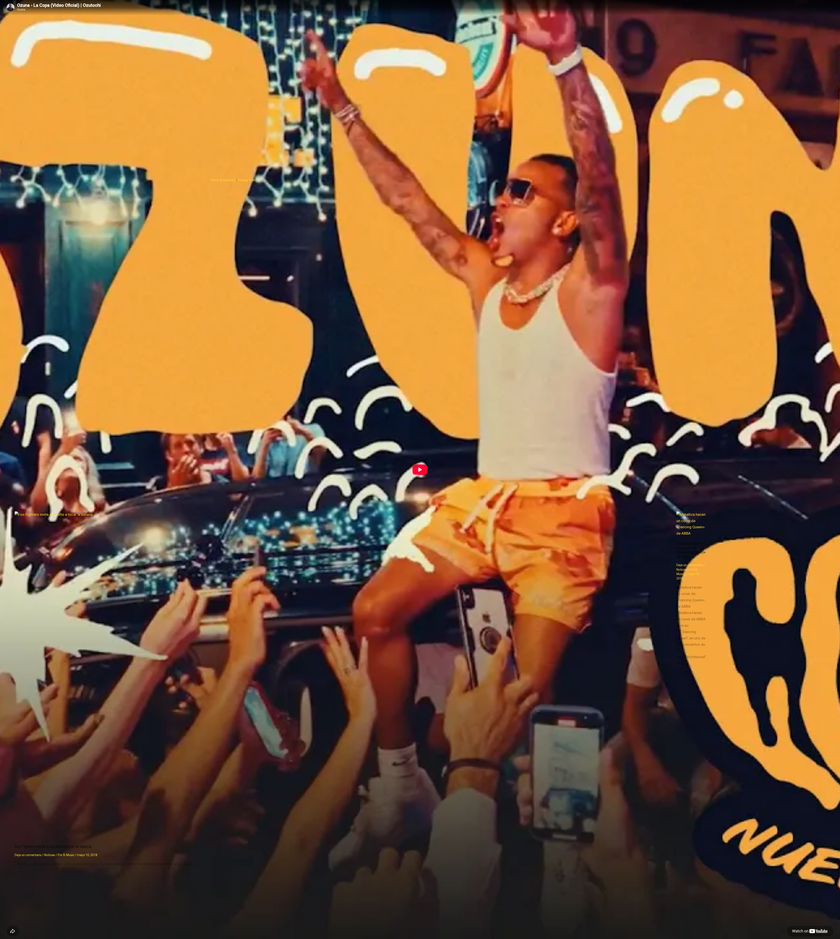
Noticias (49, 855)
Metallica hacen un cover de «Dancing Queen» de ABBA (691, 550)
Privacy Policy (248, 180)
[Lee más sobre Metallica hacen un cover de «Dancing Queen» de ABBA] (691, 533)
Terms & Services (222, 180)
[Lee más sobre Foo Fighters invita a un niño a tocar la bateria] (343, 514)
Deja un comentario (28, 855)
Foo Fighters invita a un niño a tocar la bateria (53, 846)
